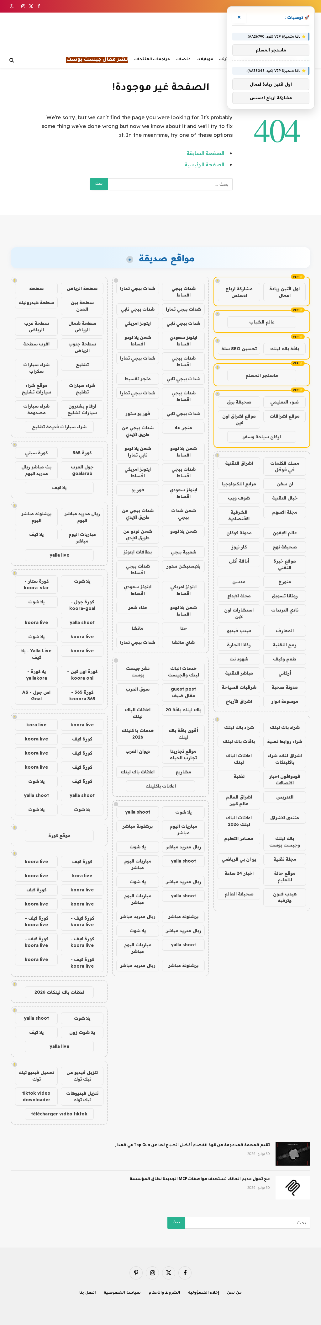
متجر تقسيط (137, 379)
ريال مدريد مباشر (183, 847)
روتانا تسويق (285, 596)
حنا (183, 628)
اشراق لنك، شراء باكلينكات (285, 759)
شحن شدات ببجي (183, 514)
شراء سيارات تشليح (82, 388)
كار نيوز (239, 547)
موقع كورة (59, 835)
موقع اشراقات (285, 416)
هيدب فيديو (239, 630)
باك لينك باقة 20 (183, 710)
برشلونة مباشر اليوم (36, 517)
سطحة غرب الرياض (36, 326)
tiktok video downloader (36, 1096)
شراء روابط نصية (284, 741)
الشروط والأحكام (165, 1293)
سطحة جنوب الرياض (82, 347)
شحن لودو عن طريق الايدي (137, 534)
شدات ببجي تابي (138, 309)
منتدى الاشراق (284, 817)
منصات (183, 59)
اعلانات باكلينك (160, 786)
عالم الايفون (285, 533)
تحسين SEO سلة (239, 348)
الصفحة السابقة (205, 153)
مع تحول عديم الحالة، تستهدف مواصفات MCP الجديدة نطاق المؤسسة (200, 1179)
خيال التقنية (284, 498)
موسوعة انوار (284, 701)
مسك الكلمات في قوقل (284, 466)
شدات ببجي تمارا (137, 288)
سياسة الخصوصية (122, 1293)
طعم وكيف (284, 659)
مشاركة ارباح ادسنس (239, 292)
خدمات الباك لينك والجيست (183, 671)
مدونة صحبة (284, 687)
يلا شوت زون (82, 1032)
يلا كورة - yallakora (36, 675)
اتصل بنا (87, 1293)
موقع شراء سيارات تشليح (36, 388)
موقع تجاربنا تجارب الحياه (183, 754)
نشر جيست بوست (138, 671)
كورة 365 (82, 453)
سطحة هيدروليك (36, 302)
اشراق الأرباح (239, 701)
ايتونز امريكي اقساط (137, 472)
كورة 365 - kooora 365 (82, 695)
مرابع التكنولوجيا (239, 484)
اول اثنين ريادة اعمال (284, 292)
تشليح (82, 364)
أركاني (284, 673)
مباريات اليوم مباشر (183, 829)
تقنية (239, 776)
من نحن (234, 1293)
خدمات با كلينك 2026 (138, 734)
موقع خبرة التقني (284, 564)
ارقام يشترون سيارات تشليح (82, 409)
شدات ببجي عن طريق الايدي (138, 431)
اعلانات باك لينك (138, 772)
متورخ (284, 582)
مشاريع (183, 772)
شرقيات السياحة (239, 687)
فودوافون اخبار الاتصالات (284, 779)
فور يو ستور (137, 413)
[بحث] (12, 60)
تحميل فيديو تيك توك (36, 1076)
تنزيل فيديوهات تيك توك (82, 1096)
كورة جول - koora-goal (82, 605)
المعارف (285, 630)
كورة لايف (82, 739)
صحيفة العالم (239, 894)
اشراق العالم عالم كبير (239, 800)
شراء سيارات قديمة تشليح (59, 427)
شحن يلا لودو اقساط (137, 340)
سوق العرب (138, 689)
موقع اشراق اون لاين (239, 419)
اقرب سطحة (36, 344)
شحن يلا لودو (183, 531)
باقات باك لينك (239, 741)
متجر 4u (183, 427)
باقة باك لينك (284, 348)
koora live (36, 622)
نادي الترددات (284, 610)
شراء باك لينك (285, 727)
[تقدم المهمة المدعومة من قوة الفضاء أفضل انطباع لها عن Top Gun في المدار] (293, 1154)
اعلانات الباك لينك (239, 759)
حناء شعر (137, 607)
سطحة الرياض (82, 288)
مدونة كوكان (239, 533)
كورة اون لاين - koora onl (82, 675)
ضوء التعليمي (284, 402)
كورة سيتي (36, 453)
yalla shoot (137, 812)
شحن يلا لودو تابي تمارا (137, 452)
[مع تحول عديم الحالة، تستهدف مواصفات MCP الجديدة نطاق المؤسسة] (293, 1187)
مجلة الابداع (239, 596)
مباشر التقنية (239, 673)
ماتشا (138, 628)
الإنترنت (226, 59)
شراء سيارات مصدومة (36, 409)
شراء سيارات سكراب (36, 368)
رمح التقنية (285, 645)
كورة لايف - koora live (82, 921)
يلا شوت (183, 812)
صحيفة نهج (284, 547)
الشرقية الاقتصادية (239, 515)
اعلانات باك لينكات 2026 (59, 992)
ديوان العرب (137, 751)
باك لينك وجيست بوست (284, 842)
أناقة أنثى (239, 561)
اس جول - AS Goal (36, 695)
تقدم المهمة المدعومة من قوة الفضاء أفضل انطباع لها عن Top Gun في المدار (192, 1145)
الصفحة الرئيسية (204, 164)
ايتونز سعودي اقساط (183, 340)
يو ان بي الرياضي (239, 859)
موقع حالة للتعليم (285, 876)
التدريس (284, 797)
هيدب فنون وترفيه (285, 897)
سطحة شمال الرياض (82, 326)
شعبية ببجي (183, 552)
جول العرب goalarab (82, 470)
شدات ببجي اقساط (183, 292)
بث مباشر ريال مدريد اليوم (36, 470)
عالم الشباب (262, 322)
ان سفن (284, 484)
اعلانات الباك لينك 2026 (239, 821)
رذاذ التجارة (239, 645)
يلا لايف (59, 487)
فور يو (137, 490)
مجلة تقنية (284, 859)
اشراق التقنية (239, 463)
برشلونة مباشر (138, 826)
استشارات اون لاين (239, 613)
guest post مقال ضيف (183, 692)
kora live (36, 725)
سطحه (36, 288)
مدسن (238, 582)
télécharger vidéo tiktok (59, 1114)
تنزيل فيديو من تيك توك (82, 1076)
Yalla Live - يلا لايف (36, 654)
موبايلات (205, 59)
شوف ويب (239, 498)
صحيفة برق (239, 402)
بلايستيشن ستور (183, 566)
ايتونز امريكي (137, 323)
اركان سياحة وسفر (262, 437)
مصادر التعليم (239, 838)
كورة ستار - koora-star (36, 584)
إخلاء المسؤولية (203, 1293)
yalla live (59, 555)
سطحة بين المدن (82, 306)
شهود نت (238, 659)
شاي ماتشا (183, 642)
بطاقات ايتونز (138, 552)
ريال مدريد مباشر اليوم (82, 517)
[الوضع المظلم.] (12, 6)
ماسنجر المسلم (261, 375)
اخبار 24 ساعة (239, 873)
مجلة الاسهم (284, 512)
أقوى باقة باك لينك (183, 734)
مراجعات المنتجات (152, 59)
